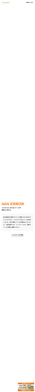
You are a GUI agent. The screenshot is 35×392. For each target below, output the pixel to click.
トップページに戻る (17, 234)
